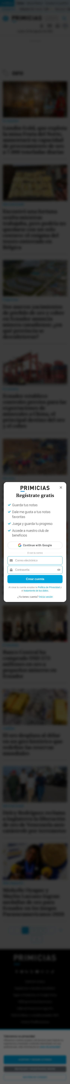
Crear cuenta (35, 579)
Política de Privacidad (49, 587)
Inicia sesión (46, 596)
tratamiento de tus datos (36, 590)
